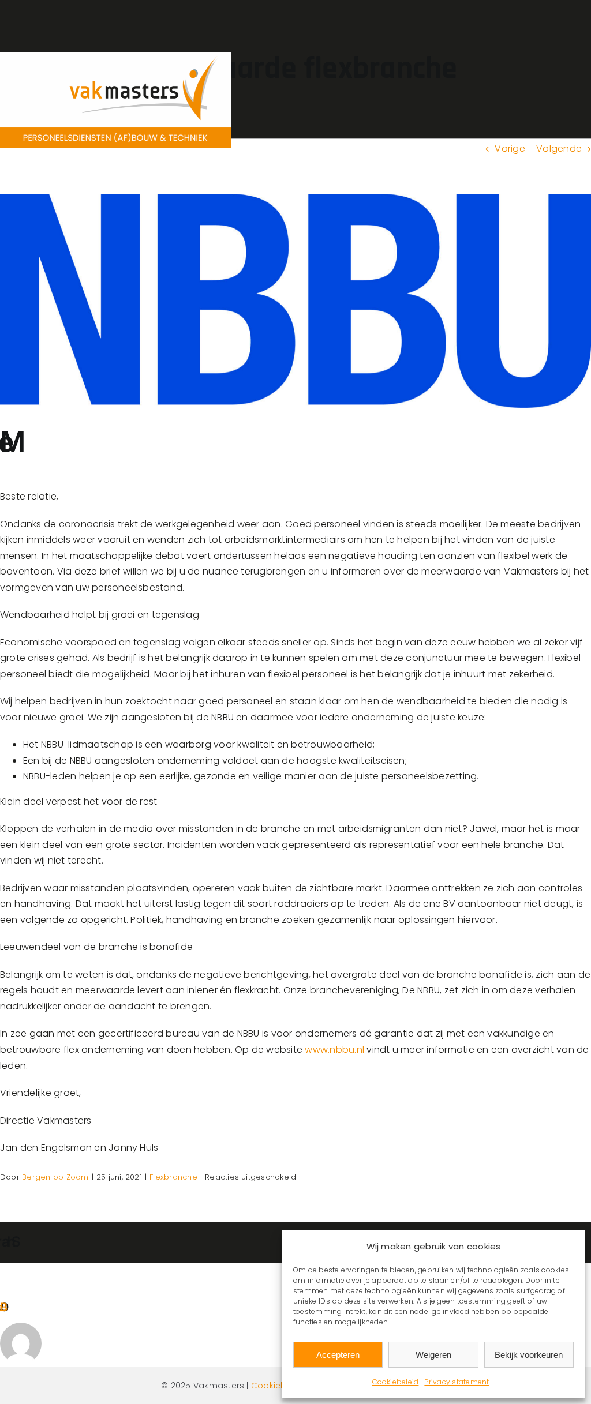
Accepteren (338, 1355)
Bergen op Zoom (55, 1177)
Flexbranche (173, 1177)
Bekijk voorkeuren (529, 1355)
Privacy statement (456, 1382)
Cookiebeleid (395, 1382)
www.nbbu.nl (334, 1049)
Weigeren (433, 1355)
